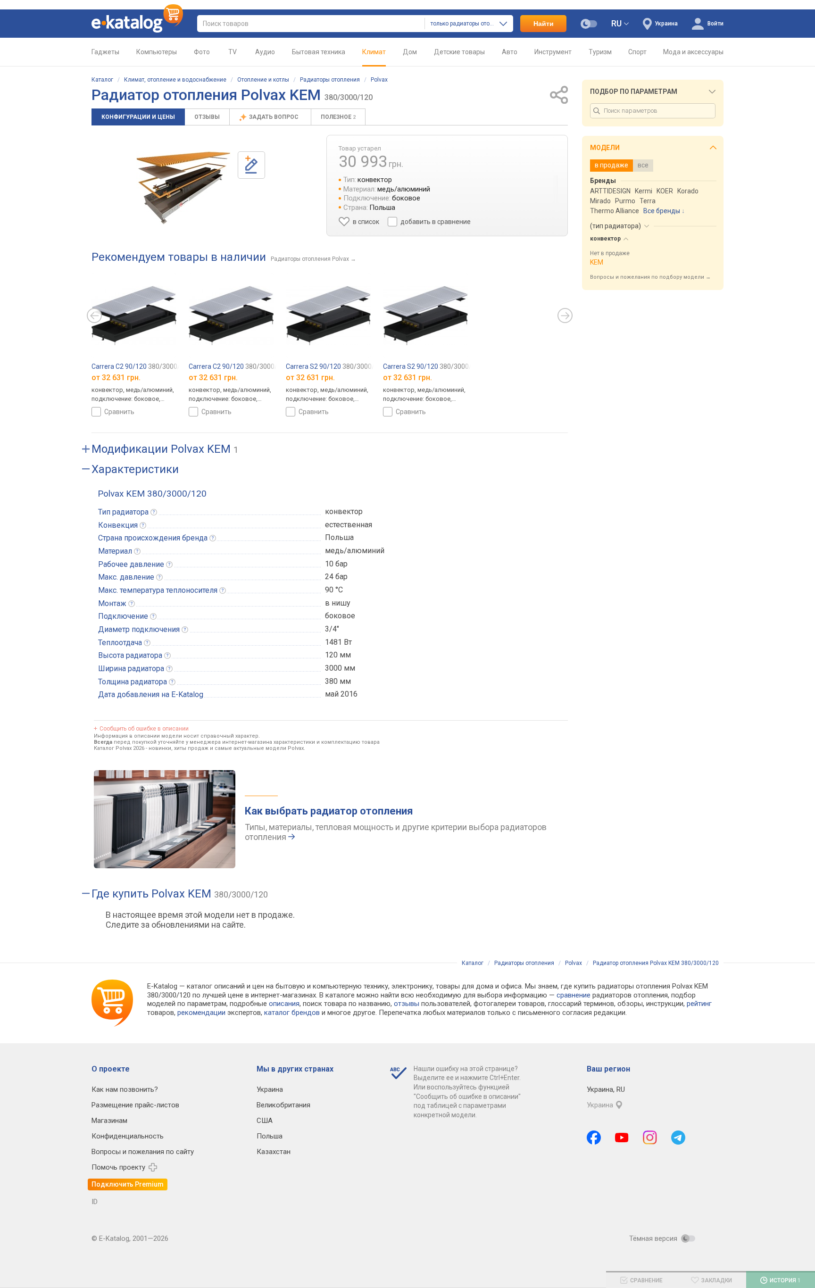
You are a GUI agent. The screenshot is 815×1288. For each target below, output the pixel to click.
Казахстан (274, 1151)
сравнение (573, 995)
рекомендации (201, 1012)
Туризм (600, 52)
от (116, 377)
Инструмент (553, 52)
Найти (543, 23)
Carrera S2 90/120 (334, 366)
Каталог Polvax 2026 (119, 748)
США (265, 1120)
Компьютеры (156, 52)
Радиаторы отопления (330, 79)
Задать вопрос (274, 117)
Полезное (338, 117)
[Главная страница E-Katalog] (137, 23)
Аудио (265, 52)
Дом (410, 52)
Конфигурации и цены (138, 117)
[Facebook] (594, 1137)
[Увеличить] (183, 187)
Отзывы (207, 117)
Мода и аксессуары (693, 52)
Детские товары (459, 52)
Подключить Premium (127, 1184)
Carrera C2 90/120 (139, 366)
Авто (509, 52)
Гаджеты (105, 52)
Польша (270, 1136)
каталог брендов (292, 1012)
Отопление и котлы (263, 79)
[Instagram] (650, 1137)
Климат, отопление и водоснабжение (175, 79)
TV (232, 52)
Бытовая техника (318, 52)
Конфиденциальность (127, 1136)
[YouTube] (622, 1137)
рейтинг (699, 1003)
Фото (202, 52)
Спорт (637, 52)
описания (284, 1003)
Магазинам (109, 1120)
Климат (374, 52)
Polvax (379, 79)
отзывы (406, 1003)
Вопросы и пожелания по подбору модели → (650, 277)
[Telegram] (678, 1137)
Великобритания (283, 1105)
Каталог (102, 79)
